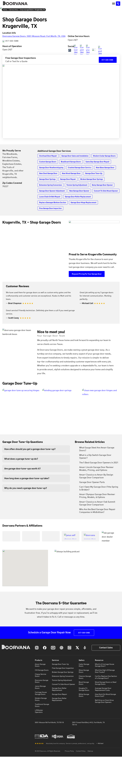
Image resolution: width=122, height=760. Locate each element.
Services (55, 660)
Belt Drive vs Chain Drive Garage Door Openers (104, 701)
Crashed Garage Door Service (79, 168)
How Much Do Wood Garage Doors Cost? (105, 695)
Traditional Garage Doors (42, 705)
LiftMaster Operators (39, 711)
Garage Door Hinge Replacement (83, 202)
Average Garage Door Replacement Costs (103, 689)
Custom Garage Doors (47, 162)
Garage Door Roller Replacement (78, 197)
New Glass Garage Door (105, 168)
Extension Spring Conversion (50, 185)
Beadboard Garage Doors (71, 162)
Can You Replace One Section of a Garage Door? (106, 677)
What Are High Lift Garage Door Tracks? (105, 671)
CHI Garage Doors (41, 670)
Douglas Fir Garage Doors (84, 689)
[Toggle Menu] (113, 3)
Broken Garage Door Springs (91, 179)
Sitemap (90, 751)
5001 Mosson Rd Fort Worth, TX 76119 (49, 722)
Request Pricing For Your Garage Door (87, 274)
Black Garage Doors (84, 683)
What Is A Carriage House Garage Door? (104, 665)
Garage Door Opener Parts (92, 482)
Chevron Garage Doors (85, 677)
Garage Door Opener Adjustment (52, 191)
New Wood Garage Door (71, 173)
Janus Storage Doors (40, 687)
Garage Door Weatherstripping (51, 168)
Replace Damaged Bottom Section (52, 202)
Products (38, 660)
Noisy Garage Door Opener (102, 185)
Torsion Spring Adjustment (76, 185)
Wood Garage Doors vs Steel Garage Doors (105, 683)
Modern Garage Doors (41, 699)
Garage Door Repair (68, 179)
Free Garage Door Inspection (50, 208)
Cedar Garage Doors (84, 665)
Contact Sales (106, 648)
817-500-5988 (11, 41)
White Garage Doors (84, 695)
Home (5, 10)
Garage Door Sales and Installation (74, 156)
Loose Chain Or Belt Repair (49, 197)
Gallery (81, 660)
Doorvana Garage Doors (41, 681)
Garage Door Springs (47, 179)
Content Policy (80, 751)
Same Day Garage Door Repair (97, 162)
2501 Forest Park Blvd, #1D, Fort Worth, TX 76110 (88, 724)
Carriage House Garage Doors (41, 693)
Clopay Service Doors (40, 675)
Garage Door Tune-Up (93, 173)
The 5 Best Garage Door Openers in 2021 (98, 463)
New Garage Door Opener (79, 191)
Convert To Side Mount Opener (106, 191)
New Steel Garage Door (48, 173)
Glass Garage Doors (84, 671)
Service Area (13, 10)
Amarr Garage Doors (40, 665)
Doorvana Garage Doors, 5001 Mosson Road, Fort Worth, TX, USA (33, 36)
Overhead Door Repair (48, 156)
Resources (99, 660)
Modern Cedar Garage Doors (104, 156)
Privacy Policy (69, 751)
